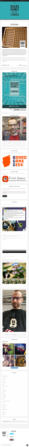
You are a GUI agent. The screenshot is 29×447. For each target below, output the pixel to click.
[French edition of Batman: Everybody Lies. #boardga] (20, 349)
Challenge (14, 24)
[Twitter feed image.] (14, 219)
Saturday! (3, 404)
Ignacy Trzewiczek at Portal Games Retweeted (9, 204)
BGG (3, 374)
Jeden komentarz (21, 25)
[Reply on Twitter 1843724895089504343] (3, 253)
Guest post (4, 389)
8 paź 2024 (3, 234)
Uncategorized (4, 409)
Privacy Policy (9, 445)
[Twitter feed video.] (14, 246)
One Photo (4, 394)
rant (3, 399)
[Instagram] (2, 1)
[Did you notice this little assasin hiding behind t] (8, 349)
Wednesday (4, 414)
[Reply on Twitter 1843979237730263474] (3, 232)
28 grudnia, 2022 (7, 25)
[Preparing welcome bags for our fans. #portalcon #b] (8, 361)
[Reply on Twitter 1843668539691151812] (3, 284)
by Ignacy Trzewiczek (14, 25)
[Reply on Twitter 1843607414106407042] (3, 332)
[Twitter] (1, 1)
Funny (3, 384)
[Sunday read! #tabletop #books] (20, 361)
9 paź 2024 (3, 205)
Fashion (3, 379)
